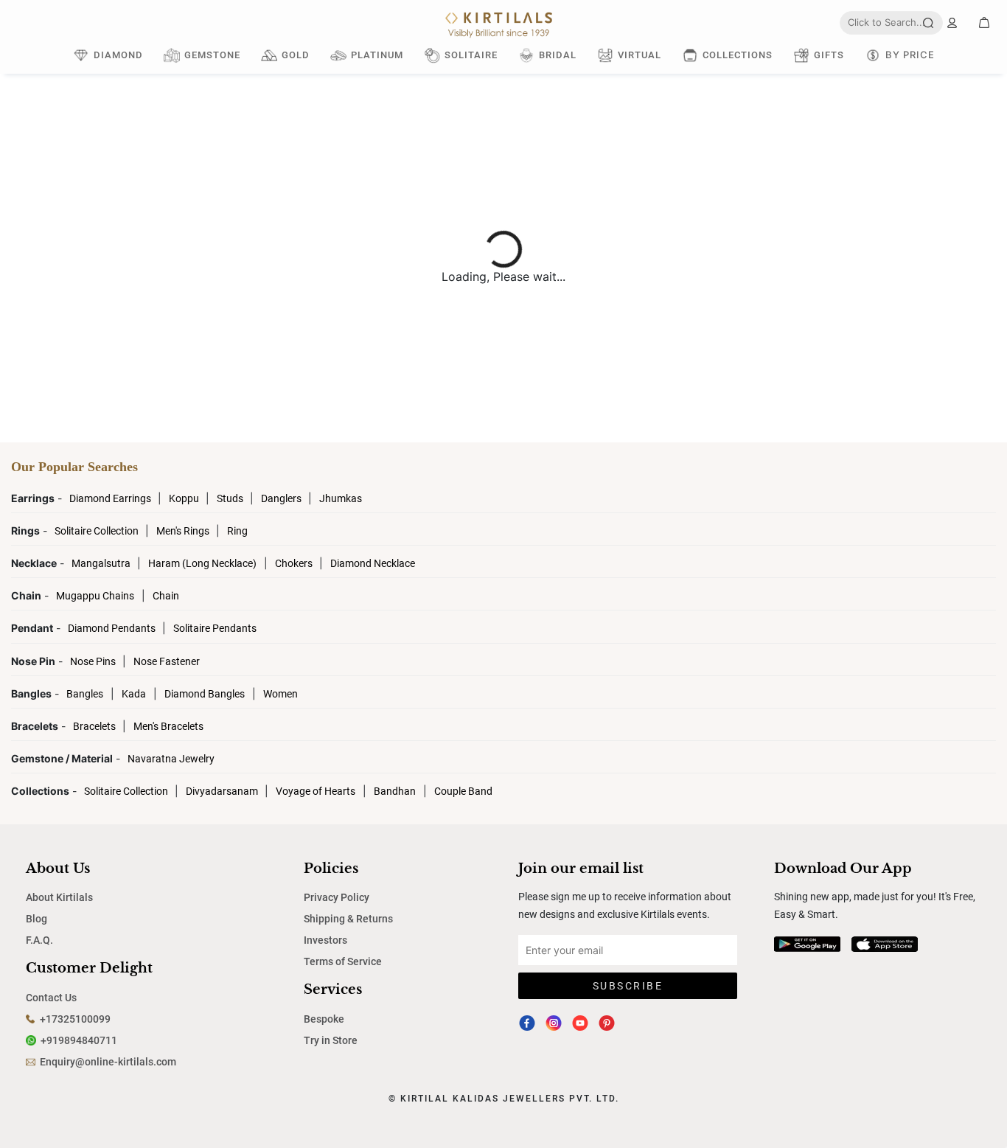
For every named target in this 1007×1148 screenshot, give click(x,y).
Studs (231, 498)
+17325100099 (75, 1019)
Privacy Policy (336, 897)
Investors (325, 940)
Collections (738, 54)
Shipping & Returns (348, 919)
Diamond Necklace (372, 563)
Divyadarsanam (223, 791)
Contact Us (51, 997)
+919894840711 (79, 1040)
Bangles (84, 694)
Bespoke (324, 1019)
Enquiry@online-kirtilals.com (108, 1062)
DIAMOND (118, 54)
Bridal (557, 54)
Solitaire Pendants (215, 628)
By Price (910, 54)
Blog (36, 919)
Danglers (282, 498)
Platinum (377, 54)
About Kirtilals (59, 897)
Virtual (639, 54)
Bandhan (395, 791)
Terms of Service (343, 961)
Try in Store (331, 1040)
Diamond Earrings (111, 498)
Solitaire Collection (98, 531)
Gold (296, 54)
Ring (237, 531)
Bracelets (95, 726)
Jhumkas (340, 498)
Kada (134, 694)
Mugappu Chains (95, 596)
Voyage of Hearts (315, 791)
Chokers (295, 563)
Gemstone (212, 54)
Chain (166, 596)
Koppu (185, 498)
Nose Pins (94, 661)
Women (280, 694)
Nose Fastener (166, 661)
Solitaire (471, 54)
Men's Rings (184, 531)
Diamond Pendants (113, 628)
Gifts (829, 54)
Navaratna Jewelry (171, 759)
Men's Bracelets (168, 726)
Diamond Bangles (204, 694)
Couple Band (463, 791)
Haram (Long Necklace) (202, 563)
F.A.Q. (39, 940)
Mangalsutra (102, 563)
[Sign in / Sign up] (952, 23)
